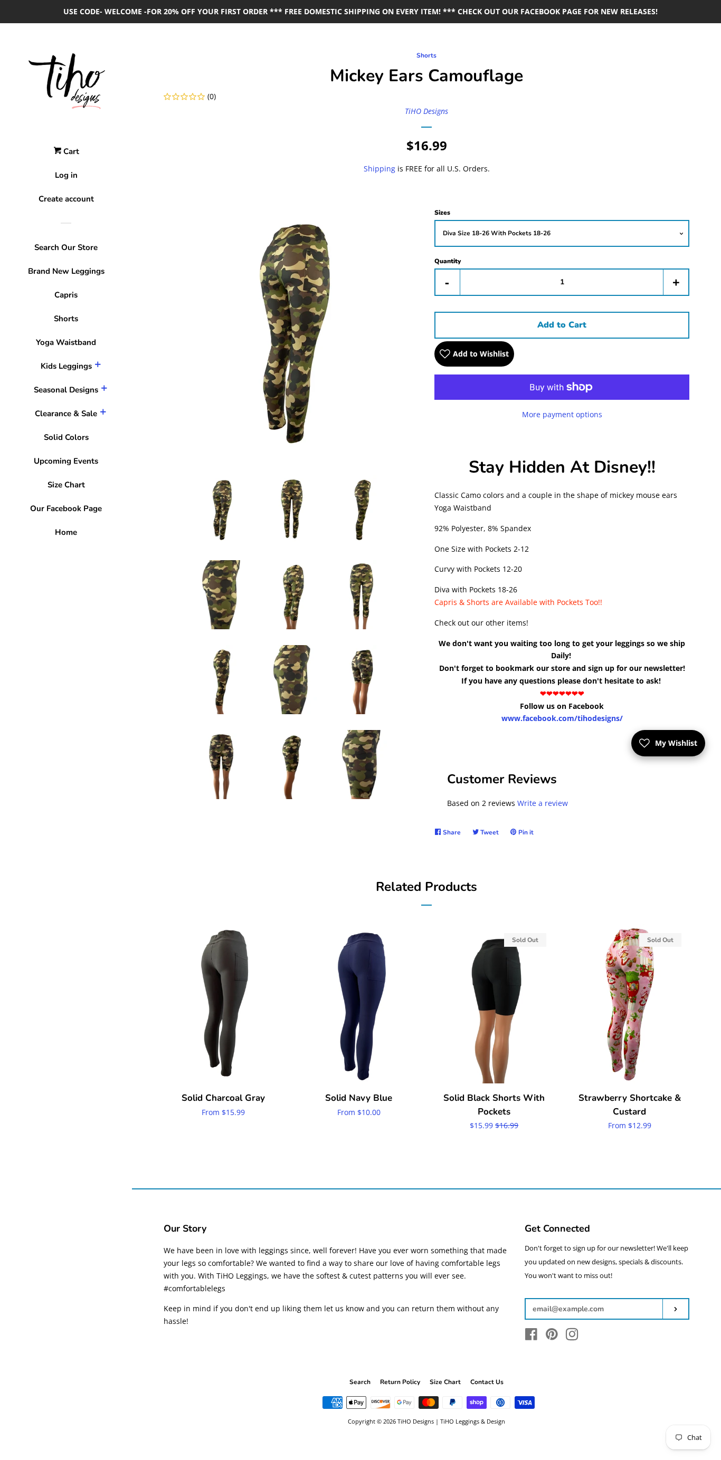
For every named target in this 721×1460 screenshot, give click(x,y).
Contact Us (487, 1382)
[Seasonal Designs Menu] (104, 390)
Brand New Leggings (66, 271)
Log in (66, 175)
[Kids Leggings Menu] (97, 366)
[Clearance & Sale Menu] (103, 413)
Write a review (542, 803)
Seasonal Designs (66, 390)
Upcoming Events (66, 461)
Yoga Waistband (66, 342)
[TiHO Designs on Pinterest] (551, 1336)
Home (66, 532)
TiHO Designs (426, 111)
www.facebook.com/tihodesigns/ (562, 718)
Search (360, 1382)
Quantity (447, 261)
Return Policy (400, 1382)
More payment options (562, 414)
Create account (66, 199)
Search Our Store (66, 247)
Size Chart (66, 484)
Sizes (442, 212)
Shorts (66, 318)
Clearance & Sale (66, 413)
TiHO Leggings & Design (472, 1421)
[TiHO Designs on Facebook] (531, 1336)
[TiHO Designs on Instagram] (572, 1336)
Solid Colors (66, 437)
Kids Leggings (66, 366)
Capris (66, 295)
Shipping (379, 169)
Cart (70, 151)
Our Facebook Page (66, 508)
